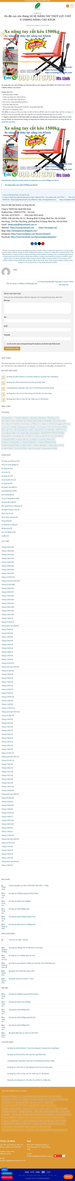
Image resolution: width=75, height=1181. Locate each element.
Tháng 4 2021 (6, 775)
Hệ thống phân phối (33, 1175)
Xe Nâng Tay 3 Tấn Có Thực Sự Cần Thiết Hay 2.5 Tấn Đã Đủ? (27, 399)
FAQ (55, 1175)
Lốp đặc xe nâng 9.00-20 (35, 430)
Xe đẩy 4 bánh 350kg (20, 448)
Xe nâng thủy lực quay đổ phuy (56, 1123)
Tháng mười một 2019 (9, 839)
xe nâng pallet (6, 1114)
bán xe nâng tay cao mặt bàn (45, 424)
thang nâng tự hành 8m (36, 1102)
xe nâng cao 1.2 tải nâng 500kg (10, 442)
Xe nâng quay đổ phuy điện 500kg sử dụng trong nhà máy (38, 1114)
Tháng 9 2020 (6, 801)
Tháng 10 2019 (6, 843)
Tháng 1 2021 (6, 786)
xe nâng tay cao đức (26, 445)
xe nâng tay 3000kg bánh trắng (46, 442)
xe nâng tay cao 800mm (62, 256)
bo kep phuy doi (20, 420)
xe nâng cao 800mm (41, 254)
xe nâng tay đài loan (7, 448)
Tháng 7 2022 (6, 727)
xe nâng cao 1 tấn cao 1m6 (30, 1108)
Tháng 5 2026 (6, 558)
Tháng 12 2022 (6, 708)
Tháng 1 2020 (6, 831)
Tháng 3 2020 (6, 824)
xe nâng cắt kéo (63, 119)
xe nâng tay (37, 13)
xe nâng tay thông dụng (39, 445)
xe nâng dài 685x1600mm (9, 1111)
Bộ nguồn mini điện (8, 487)
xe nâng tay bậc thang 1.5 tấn (44, 260)
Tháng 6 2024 (6, 641)
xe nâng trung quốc (7, 1126)
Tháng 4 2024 (6, 648)
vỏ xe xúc (4, 472)
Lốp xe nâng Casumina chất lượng (58, 1099)
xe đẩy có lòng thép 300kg (42, 1130)
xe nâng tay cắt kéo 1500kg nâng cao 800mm (30, 252)
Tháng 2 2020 (6, 828)
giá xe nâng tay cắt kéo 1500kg (37, 250)
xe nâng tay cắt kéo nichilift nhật (16, 260)
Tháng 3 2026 (6, 566)
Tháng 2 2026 (6, 569)
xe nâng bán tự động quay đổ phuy (11, 1108)
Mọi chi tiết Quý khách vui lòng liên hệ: (16, 195)
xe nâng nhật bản (65, 1111)
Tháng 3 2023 (6, 697)
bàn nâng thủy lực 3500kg (9, 1099)
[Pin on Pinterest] (42, 243)
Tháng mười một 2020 (9, 794)
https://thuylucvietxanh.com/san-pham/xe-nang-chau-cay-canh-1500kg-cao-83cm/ (30, 180)
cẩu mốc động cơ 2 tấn (44, 427)
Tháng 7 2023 (6, 682)
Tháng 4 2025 (6, 607)
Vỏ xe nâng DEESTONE (32, 1105)
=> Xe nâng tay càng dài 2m (21, 417)
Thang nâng (5, 521)
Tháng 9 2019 (6, 846)
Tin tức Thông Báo (7, 498)
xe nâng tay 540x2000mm (63, 1114)
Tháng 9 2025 (6, 588)
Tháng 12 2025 (6, 577)
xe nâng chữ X (54, 252)
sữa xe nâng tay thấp (22, 433)
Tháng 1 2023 (6, 704)
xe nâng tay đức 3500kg (39, 1123)
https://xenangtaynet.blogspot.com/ (21, 231)
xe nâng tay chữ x (52, 254)
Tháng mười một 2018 (9, 861)
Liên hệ (50, 1175)
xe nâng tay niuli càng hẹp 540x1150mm (32, 1120)
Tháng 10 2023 (6, 670)
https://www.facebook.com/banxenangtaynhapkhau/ (34, 237)
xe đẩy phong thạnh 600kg (49, 448)
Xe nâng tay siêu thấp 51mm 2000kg (56, 1120)
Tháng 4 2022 (6, 738)
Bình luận (7, 300)
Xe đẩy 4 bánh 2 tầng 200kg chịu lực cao (13, 1130)
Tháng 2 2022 (6, 745)
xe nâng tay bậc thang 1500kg (21, 258)
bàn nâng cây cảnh (51, 119)
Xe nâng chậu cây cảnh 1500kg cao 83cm (21, 185)
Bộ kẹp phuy (5, 528)
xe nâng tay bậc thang (29, 254)
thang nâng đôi (49, 1102)
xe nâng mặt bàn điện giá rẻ (51, 1111)
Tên (5, 317)
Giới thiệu (21, 1175)
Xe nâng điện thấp (7, 502)
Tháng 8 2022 (6, 723)
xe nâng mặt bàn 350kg (20, 119)
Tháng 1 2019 (6, 858)
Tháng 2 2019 (6, 854)
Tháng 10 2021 (6, 760)
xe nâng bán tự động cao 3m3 (46, 439)
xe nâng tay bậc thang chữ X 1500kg (47, 262)
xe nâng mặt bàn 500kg (36, 119)
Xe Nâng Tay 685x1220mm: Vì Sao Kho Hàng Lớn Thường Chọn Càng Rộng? (32, 376)
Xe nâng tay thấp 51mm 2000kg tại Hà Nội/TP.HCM (16, 1123)
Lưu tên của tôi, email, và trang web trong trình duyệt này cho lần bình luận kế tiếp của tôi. (33, 344)
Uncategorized (6, 491)
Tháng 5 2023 (6, 689)
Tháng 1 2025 (6, 618)
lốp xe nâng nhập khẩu (21, 430)
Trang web (7, 335)
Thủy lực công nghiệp (8, 465)
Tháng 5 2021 (6, 771)
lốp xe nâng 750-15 (7, 430)
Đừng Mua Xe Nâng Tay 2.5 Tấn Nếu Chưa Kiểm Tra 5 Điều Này (28, 1080)
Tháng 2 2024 (6, 655)
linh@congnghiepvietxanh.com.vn (22, 225)
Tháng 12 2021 (6, 753)
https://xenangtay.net (48, 228)
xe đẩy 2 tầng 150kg (44, 1126)
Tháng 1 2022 (6, 749)
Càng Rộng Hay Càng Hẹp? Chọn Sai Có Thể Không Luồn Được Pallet (30, 388)
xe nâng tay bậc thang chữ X (47, 256)
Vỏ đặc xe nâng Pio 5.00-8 (48, 1105)
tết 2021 (28, 436)
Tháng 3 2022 (6, 742)
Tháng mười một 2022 (9, 712)
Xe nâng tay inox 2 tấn (58, 1117)
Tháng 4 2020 (6, 820)
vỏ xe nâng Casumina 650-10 (41, 436)
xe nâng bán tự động (8, 524)
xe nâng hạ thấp (37, 1111)
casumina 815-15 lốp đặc (9, 427)
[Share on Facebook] (32, 243)
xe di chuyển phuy (7, 480)
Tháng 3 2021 (6, 779)
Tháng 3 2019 (6, 850)
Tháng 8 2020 (6, 805)
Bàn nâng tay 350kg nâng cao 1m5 (49, 417)
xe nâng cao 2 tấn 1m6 (45, 1108)
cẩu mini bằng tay (7, 532)
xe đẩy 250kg (29, 1130)
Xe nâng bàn (5, 468)
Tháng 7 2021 (6, 764)
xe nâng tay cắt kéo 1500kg (60, 260)
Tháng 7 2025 (6, 596)
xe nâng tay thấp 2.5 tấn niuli (55, 445)
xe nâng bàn (33, 439)
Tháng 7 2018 (6, 865)
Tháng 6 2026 (6, 554)
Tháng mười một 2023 (9, 667)
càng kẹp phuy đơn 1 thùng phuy (27, 427)
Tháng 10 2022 (6, 715)
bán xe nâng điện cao (24, 1099)
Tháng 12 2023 (6, 663)
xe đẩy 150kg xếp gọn (34, 448)
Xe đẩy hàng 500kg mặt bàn (59, 1130)
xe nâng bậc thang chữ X (64, 254)
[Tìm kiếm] (67, 6)
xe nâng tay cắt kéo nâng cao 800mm (29, 256)
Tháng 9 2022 (6, 719)
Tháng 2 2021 (6, 783)
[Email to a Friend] (39, 243)
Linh (47, 25)
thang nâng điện (6, 436)
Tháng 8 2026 (6, 547)
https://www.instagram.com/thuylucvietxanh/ (31, 234)
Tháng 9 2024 (6, 629)
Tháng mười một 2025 (9, 581)
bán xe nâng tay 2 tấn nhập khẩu (11, 424)
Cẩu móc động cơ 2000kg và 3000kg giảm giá (21, 283)
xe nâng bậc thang (30, 260)
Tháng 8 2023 (6, 678)
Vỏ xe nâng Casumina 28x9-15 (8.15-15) (13, 1105)
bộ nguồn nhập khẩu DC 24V (39, 1099)
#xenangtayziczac (7, 417)
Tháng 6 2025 (6, 599)
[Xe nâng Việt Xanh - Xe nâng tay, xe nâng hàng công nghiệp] (37, 6)
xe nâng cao (5, 476)
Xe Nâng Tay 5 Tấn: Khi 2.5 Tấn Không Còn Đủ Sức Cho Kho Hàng (29, 393)
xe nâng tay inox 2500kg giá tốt (10, 1120)
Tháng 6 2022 (6, 730)
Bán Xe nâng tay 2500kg (30, 1096)
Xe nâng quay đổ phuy (9, 461)
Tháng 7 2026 (6, 551)
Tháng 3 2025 (6, 611)
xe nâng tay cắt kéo (17, 254)
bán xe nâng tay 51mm (8, 420)
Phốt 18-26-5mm (61, 430)
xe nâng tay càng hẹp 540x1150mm (40, 1117)
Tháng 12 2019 (6, 835)
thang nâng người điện (22, 1102)
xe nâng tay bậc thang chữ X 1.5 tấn (56, 250)
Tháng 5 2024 (6, 644)
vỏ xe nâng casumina (8, 517)
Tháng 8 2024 (6, 633)
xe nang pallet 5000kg (8, 439)
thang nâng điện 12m (18, 436)
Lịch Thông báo (6, 494)
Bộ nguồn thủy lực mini (9, 509)
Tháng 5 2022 (6, 734)
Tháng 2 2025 (6, 614)
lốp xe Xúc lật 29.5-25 (8, 1102)
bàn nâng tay (33, 417)
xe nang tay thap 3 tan (22, 439)
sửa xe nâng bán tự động (8, 433)
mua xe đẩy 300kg (49, 430)
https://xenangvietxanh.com (22, 228)
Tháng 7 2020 (6, 809)
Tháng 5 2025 (6, 603)
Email (6, 326)
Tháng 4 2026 (6, 562)
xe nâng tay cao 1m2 (23, 1117)
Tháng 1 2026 (6, 573)
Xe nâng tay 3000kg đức (9, 1117)
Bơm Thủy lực (6, 513)
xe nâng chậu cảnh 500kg (60, 1108)
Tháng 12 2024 (6, 622)
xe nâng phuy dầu (16, 1114)
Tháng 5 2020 (6, 816)
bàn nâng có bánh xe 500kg (34, 420)
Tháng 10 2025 (6, 584)
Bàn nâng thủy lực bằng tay (10, 506)
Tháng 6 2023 (6, 685)
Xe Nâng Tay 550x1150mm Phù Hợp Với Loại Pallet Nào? (26, 382)
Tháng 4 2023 (6, 693)
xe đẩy (3, 536)
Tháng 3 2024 (6, 652)
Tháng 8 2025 (6, 592)
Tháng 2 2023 (6, 700)
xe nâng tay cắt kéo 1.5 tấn (53, 258)
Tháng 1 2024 (6, 659)
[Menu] (2, 6)
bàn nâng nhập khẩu (55, 1096)
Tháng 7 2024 (6, 637)
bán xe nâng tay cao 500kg (28, 424)
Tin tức (44, 1175)
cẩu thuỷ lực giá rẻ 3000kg (59, 427)
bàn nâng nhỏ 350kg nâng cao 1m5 (11, 1096)
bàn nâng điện (47, 420)
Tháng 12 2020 (6, 790)
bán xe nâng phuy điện (59, 420)
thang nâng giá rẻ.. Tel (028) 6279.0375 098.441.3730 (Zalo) (47, 433)
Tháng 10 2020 (6, 798)
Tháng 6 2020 (6, 813)
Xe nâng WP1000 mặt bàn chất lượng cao (25, 1126)
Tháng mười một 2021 (9, 756)
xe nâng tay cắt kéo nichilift (38, 258)
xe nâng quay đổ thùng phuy (28, 442)
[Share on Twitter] (35, 243)
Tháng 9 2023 (6, 674)
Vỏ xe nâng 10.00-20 (57, 436)
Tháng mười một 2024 (9, 626)
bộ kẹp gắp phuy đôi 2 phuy (62, 424)
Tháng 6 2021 (6, 768)
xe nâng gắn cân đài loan (24, 1111)
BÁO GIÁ (68, 1177)
